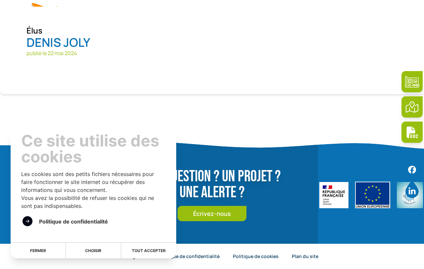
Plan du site (305, 256)
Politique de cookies (256, 256)
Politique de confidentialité (189, 256)
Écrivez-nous (212, 214)
